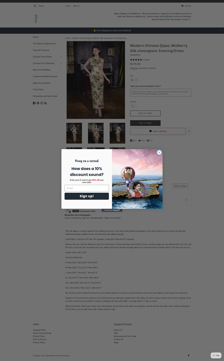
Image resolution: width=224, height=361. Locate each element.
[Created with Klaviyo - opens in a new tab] (112, 210)
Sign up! (87, 196)
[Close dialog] (159, 152)
